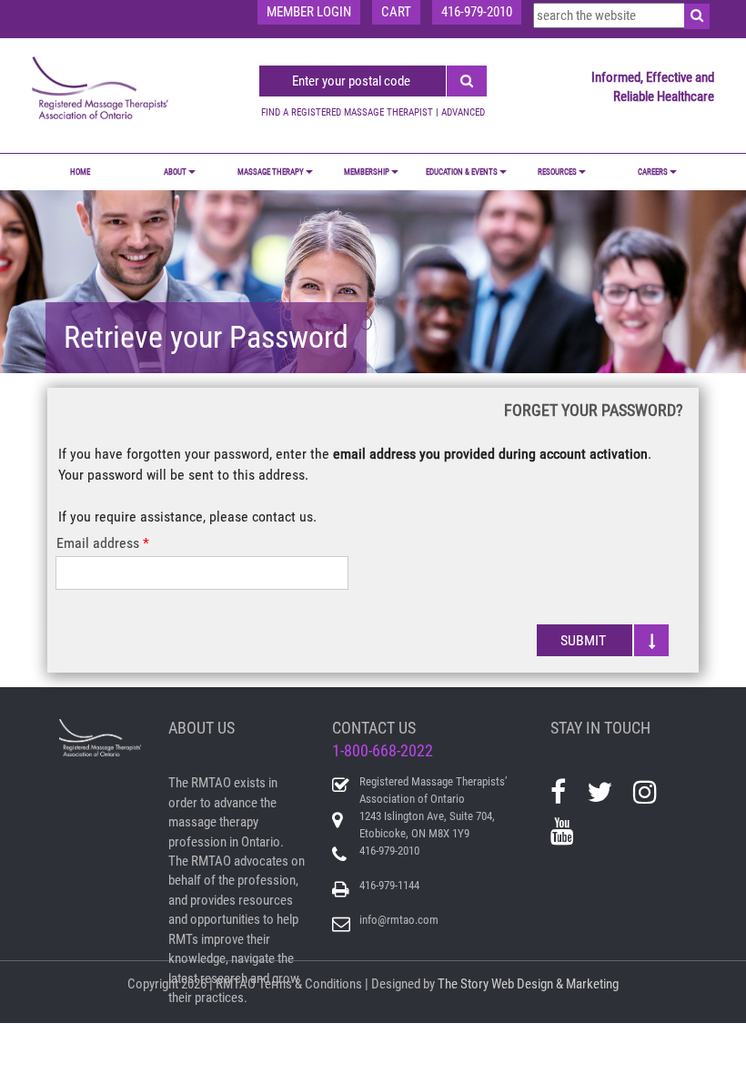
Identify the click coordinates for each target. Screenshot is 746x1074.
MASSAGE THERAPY (270, 172)
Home (80, 172)
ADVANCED (463, 112)
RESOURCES (557, 172)
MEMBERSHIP (366, 172)
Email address (97, 543)
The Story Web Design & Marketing (528, 984)
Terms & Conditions (310, 984)
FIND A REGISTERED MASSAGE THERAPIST (347, 112)
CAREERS (653, 172)
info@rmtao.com (399, 920)
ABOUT (175, 172)
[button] (603, 640)
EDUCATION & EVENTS (462, 172)
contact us (282, 516)
